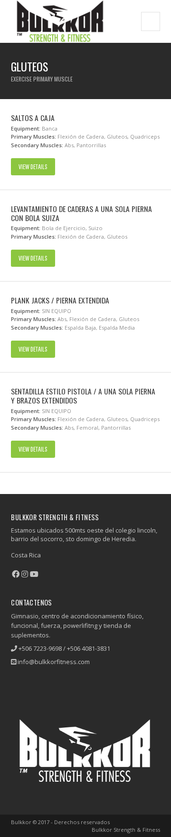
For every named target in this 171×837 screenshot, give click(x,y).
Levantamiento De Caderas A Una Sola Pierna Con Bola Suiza (81, 213)
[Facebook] (15, 574)
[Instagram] (24, 574)
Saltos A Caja (33, 117)
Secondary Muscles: (37, 145)
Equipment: (25, 128)
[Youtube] (34, 574)
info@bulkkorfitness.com (54, 661)
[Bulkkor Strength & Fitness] (60, 21)
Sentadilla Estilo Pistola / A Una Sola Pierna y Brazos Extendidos (83, 395)
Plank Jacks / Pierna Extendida (60, 300)
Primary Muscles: (33, 136)
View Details (33, 166)
